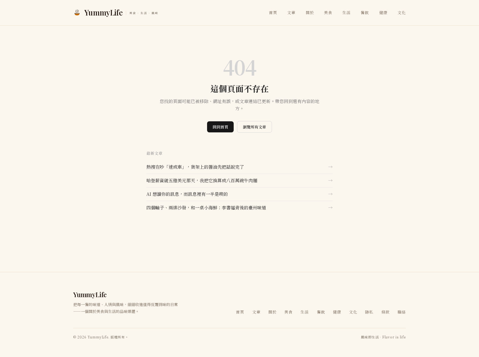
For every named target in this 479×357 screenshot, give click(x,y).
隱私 (369, 312)
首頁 (273, 12)
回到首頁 (220, 127)
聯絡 (402, 312)
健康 (383, 12)
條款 (385, 312)
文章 (291, 12)
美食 (328, 12)
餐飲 (365, 12)
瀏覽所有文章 (254, 127)
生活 (346, 12)
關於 (310, 12)
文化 (402, 12)
